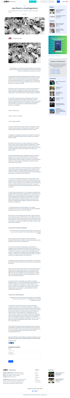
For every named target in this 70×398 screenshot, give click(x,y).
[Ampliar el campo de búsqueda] (58, 1)
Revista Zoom (12, 370)
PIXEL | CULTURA (32, 1)
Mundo (53, 21)
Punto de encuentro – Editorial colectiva (55, 55)
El (50, 21)
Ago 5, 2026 (58, 100)
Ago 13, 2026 (58, 32)
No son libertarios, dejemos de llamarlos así (61, 16)
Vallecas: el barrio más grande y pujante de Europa (60, 24)
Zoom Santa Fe (43, 1)
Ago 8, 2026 (58, 83)
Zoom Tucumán (50, 1)
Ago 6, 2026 (58, 95)
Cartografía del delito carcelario (59, 99)
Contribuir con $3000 (55, 70)
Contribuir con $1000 (55, 69)
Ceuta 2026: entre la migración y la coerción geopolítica (60, 30)
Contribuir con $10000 (55, 73)
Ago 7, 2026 (58, 89)
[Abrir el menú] (2, 1)
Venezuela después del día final (60, 82)
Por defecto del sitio (17, 38)
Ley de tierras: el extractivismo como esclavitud (59, 93)
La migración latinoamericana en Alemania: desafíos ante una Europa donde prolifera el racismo (61, 110)
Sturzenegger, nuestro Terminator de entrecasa (60, 104)
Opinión (24, 5)
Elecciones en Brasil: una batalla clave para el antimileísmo (59, 373)
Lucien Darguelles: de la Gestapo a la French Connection (60, 10)
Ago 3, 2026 (58, 105)
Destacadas (53, 78)
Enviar (11, 361)
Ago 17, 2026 (58, 26)
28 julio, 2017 (24, 14)
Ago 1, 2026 (58, 113)
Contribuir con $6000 (55, 72)
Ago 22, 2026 (58, 12)
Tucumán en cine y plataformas (59, 87)
